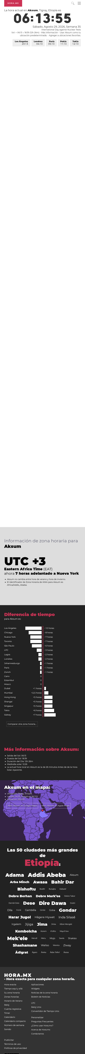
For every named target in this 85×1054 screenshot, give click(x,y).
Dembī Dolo (14, 903)
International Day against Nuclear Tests (61, 29)
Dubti (72, 903)
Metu (43, 938)
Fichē (18, 910)
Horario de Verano (13, 1001)
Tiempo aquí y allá (13, 988)
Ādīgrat (21, 952)
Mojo (52, 938)
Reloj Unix (36, 1007)
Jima (42, 924)
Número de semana (14, 1025)
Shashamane (25, 945)
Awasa (40, 882)
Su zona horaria (12, 993)
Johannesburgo (12, 663)
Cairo (6, 676)
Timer (7, 1013)
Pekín (63, 42)
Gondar (67, 910)
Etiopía (42, 862)
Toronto (8, 641)
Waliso (45, 945)
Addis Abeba (47, 875)
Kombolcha (26, 931)
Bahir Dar (62, 882)
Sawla (61, 938)
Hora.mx (13, 3)
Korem (44, 931)
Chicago (8, 632)
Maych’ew (64, 931)
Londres (38, 42)
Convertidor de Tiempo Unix (45, 1011)
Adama (14, 875)
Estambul (9, 680)
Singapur (8, 706)
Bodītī (42, 889)
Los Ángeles (21, 42)
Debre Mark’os (48, 896)
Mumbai (8, 693)
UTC (6, 650)
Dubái (7, 688)
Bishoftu (26, 889)
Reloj (6, 1005)
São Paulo (9, 646)
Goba (52, 910)
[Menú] (79, 3)
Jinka (53, 924)
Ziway (67, 945)
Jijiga (29, 924)
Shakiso (72, 938)
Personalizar (37, 1017)
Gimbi (42, 910)
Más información (49, 32)
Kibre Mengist (66, 924)
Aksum (74, 874)
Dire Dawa (52, 903)
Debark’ (63, 889)
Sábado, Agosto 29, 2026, (57, 26)
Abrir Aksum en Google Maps (22, 805)
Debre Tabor (69, 896)
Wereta (56, 945)
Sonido (7, 1029)
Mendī (34, 938)
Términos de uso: (12, 1044)
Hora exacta (10, 984)
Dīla (9, 910)
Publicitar (9, 1040)
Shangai (8, 701)
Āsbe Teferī (55, 952)
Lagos (7, 654)
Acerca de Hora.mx (40, 1029)
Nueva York (10, 637)
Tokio (75, 42)
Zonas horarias (11, 997)
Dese (29, 903)
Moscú (7, 684)
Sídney (7, 715)
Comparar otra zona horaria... (22, 724)
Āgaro (34, 952)
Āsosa (66, 952)
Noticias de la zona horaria (44, 993)
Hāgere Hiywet (45, 917)
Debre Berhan (20, 896)
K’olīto (53, 931)
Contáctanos (37, 1034)
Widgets (35, 988)
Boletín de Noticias (40, 997)
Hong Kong (10, 697)
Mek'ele (17, 938)
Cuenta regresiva (12, 1009)
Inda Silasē (67, 917)
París (51, 42)
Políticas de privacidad (15, 1048)
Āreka (43, 952)
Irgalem (16, 924)
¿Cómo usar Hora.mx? (42, 1025)
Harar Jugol (20, 917)
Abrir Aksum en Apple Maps (56, 805)
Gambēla (30, 910)
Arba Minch (19, 882)
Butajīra (52, 889)
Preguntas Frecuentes (42, 1021)
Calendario (9, 1017)
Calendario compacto (15, 1021)
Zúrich (7, 672)
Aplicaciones (37, 984)
